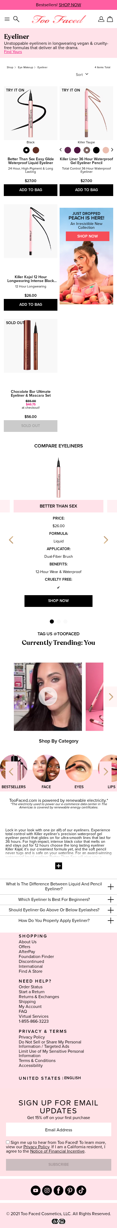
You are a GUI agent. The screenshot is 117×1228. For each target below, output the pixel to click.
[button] (58, 886)
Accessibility (31, 1065)
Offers (24, 947)
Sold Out (30, 426)
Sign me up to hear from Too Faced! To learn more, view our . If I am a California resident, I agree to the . (56, 1146)
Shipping (27, 1001)
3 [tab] (65, 621)
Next (112, 150)
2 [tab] (59, 621)
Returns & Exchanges (39, 997)
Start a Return (32, 992)
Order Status (30, 987)
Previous (61, 150)
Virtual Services (33, 1016)
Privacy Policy (32, 1037)
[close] (111, 887)
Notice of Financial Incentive (57, 1151)
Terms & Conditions (37, 1060)
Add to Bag (30, 190)
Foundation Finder (36, 956)
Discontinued (31, 961)
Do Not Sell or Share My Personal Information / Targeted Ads (50, 1044)
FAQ (23, 1011)
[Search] (16, 19)
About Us (27, 942)
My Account (30, 1006)
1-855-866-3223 (34, 1021)
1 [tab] (52, 621)
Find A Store (30, 971)
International (31, 966)
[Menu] (7, 19)
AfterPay (27, 952)
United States (40, 1078)
